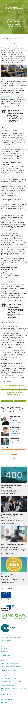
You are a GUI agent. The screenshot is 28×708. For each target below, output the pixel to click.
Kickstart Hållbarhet (13, 18)
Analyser (3, 660)
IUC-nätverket (6, 655)
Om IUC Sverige (6, 635)
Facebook (14, 451)
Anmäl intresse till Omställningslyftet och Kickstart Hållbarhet (14, 392)
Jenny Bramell (14, 427)
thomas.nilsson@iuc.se (15, 422)
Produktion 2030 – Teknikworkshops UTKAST (11, 682)
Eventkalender (6, 699)
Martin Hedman (14, 438)
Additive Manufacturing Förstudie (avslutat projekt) (13, 689)
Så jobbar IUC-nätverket (8, 658)
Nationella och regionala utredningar (11, 666)
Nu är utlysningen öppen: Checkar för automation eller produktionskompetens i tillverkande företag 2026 (14, 534)
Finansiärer (4, 648)
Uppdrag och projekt (9, 670)
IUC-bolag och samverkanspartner (11, 637)
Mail (14, 458)
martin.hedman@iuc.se (15, 442)
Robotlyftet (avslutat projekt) (9, 678)
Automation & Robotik (7, 685)
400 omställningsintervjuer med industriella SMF (14, 475)
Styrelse (3, 645)
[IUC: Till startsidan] (14, 8)
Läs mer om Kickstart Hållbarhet (14, 385)
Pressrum (4, 702)
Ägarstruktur (5, 643)
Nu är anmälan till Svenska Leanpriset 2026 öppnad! (14, 564)
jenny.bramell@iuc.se (15, 433)
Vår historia (4, 651)
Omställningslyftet (14, 19)
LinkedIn (14, 454)
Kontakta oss (6, 694)
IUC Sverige (3, 37)
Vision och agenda (6, 640)
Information (3, 483)
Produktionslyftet (6, 675)
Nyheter (9, 37)
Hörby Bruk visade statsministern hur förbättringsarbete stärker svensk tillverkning (14, 504)
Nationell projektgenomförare (9, 663)
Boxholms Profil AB (6, 96)
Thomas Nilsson (15, 416)
